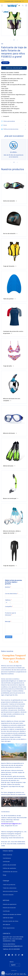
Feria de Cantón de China (10, 921)
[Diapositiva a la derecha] (17, 40)
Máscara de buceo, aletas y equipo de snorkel (12, 532)
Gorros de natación (9, 233)
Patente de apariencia (9, 904)
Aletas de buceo (8, 466)
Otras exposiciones (9, 928)
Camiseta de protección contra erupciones (13, 332)
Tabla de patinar (8, 299)
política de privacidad (9, 865)
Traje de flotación (8, 266)
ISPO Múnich (6, 924)
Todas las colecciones (9, 888)
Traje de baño (7, 366)
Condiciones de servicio (10, 871)
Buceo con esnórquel (9, 498)
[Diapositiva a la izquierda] (10, 40)
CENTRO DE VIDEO (8, 918)
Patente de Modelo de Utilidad (12, 914)
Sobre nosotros (7, 855)
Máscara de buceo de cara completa (11, 399)
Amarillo (5, 62)
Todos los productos (9, 884)
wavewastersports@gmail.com (12, 946)
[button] (2, 5)
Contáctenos (7, 858)
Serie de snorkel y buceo (10, 891)
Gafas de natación (9, 201)
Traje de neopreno (9, 565)
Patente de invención (9, 907)
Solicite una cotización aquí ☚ (14, 68)
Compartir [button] (6, 116)
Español (13, 965)
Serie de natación (8, 894)
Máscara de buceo (9, 433)
